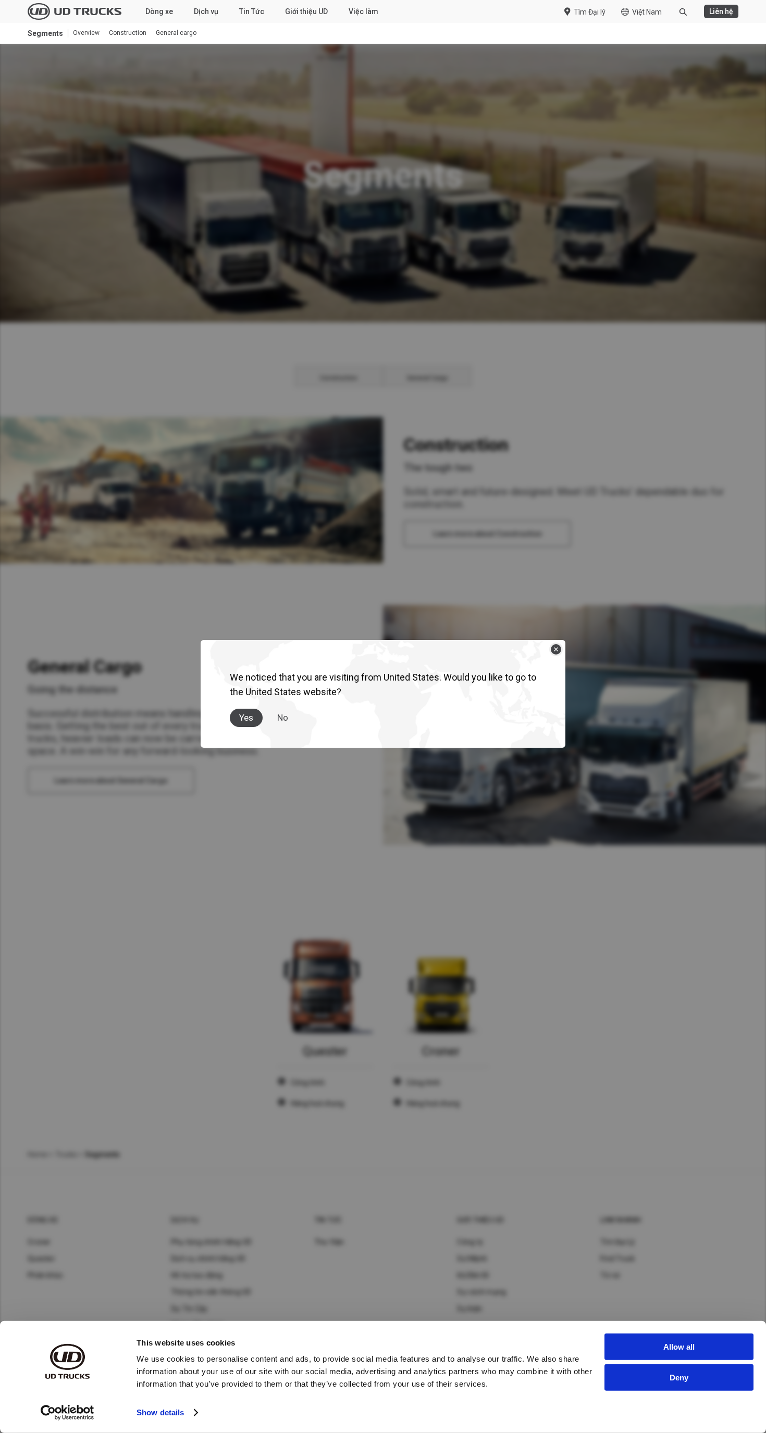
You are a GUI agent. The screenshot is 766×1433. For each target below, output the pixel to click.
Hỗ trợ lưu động (197, 1275)
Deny (679, 1377)
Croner (39, 1242)
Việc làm (363, 11)
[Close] (556, 649)
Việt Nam (647, 12)
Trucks (66, 1154)
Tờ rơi (610, 1275)
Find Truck (617, 1258)
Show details (160, 1412)
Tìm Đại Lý (617, 1242)
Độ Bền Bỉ (473, 1275)
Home (37, 1154)
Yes (246, 717)
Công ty (470, 1242)
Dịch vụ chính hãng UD (208, 1258)
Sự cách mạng (481, 1292)
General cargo (176, 33)
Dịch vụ (206, 11)
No (282, 717)
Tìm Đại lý (590, 12)
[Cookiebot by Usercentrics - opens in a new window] (67, 1413)
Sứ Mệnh (472, 1258)
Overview (86, 33)
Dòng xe (159, 11)
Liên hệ (721, 11)
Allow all (679, 1346)
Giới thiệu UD (306, 11)
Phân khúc (45, 1275)
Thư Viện (329, 1242)
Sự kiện (469, 1308)
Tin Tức (251, 11)
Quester (41, 1258)
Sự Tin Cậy (189, 1308)
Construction (127, 33)
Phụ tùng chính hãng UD (211, 1242)
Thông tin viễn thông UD (211, 1292)
